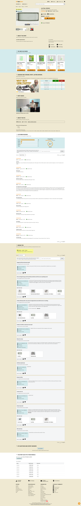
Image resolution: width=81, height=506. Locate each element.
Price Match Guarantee (19, 490)
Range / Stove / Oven (31, 491)
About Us (41, 485)
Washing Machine (30, 493)
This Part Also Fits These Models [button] (26, 455)
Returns (17, 486)
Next (63, 155)
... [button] (38, 308)
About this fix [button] (21, 118)
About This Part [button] (22, 36)
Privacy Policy (42, 491)
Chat (49, 1)
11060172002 (31, 474)
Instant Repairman (31, 486)
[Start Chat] (79, 503)
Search (62, 151)
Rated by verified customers (32, 121)
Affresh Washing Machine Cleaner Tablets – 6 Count (41, 63)
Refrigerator (30, 492)
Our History (42, 486)
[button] (18, 4)
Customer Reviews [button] (23, 134)
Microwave (29, 490)
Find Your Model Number (31, 494)
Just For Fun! (56, 492)
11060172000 (31, 470)
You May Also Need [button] (23, 51)
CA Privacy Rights (43, 493)
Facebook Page (56, 488)
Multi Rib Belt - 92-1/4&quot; (48, 293)
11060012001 (31, 467)
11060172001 (31, 472)
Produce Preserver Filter (51, 62)
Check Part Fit (19, 458)
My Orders (53, 1)
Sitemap (41, 498)
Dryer (20, 6)
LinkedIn (55, 489)
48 (28, 139)
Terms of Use (42, 496)
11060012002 (31, 468)
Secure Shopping (42, 497)
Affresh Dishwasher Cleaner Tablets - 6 (31, 63)
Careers (41, 490)
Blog (55, 491)
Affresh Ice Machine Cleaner (60, 63)
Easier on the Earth (43, 489)
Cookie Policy (42, 492)
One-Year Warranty (18, 489)
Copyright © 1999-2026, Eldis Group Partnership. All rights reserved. (40, 504)
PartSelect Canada (43, 501)
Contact (17, 491)
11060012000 (31, 465)
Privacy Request (42, 495)
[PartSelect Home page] (19, 1)
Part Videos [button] (21, 96)
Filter (23, 6)
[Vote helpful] (23, 272)
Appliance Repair (30, 485)
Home (17, 6)
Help (16, 492)
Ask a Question (40, 448)
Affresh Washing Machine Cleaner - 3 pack (21, 63)
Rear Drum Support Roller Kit (35, 293)
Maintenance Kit (46, 317)
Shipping (17, 485)
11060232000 (31, 476)
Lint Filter (59, 293)
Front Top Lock (20, 422)
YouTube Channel (56, 487)
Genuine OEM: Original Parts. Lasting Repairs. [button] (30, 74)
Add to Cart (51, 18)
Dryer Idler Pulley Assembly (22, 293)
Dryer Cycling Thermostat (21, 317)
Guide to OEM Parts (31, 495)
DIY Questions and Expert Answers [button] (27, 446)
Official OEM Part (51, 13)
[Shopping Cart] (64, 1)
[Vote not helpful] (25, 272)
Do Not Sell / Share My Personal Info (45, 494)
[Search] (64, 4)
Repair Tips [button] (21, 245)
